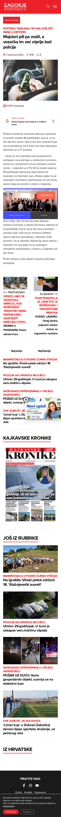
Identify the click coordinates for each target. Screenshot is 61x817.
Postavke (27, 812)
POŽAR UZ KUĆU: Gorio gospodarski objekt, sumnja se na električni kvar (28, 397)
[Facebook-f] (24, 785)
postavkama (8, 806)
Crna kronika (11, 20)
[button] (54, 6)
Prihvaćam (10, 812)
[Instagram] (30, 785)
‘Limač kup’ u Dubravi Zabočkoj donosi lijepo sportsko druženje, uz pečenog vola (29, 727)
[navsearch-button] (48, 6)
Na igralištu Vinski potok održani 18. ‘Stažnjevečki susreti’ (30, 363)
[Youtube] (37, 785)
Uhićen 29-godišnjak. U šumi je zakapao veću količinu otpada (30, 379)
